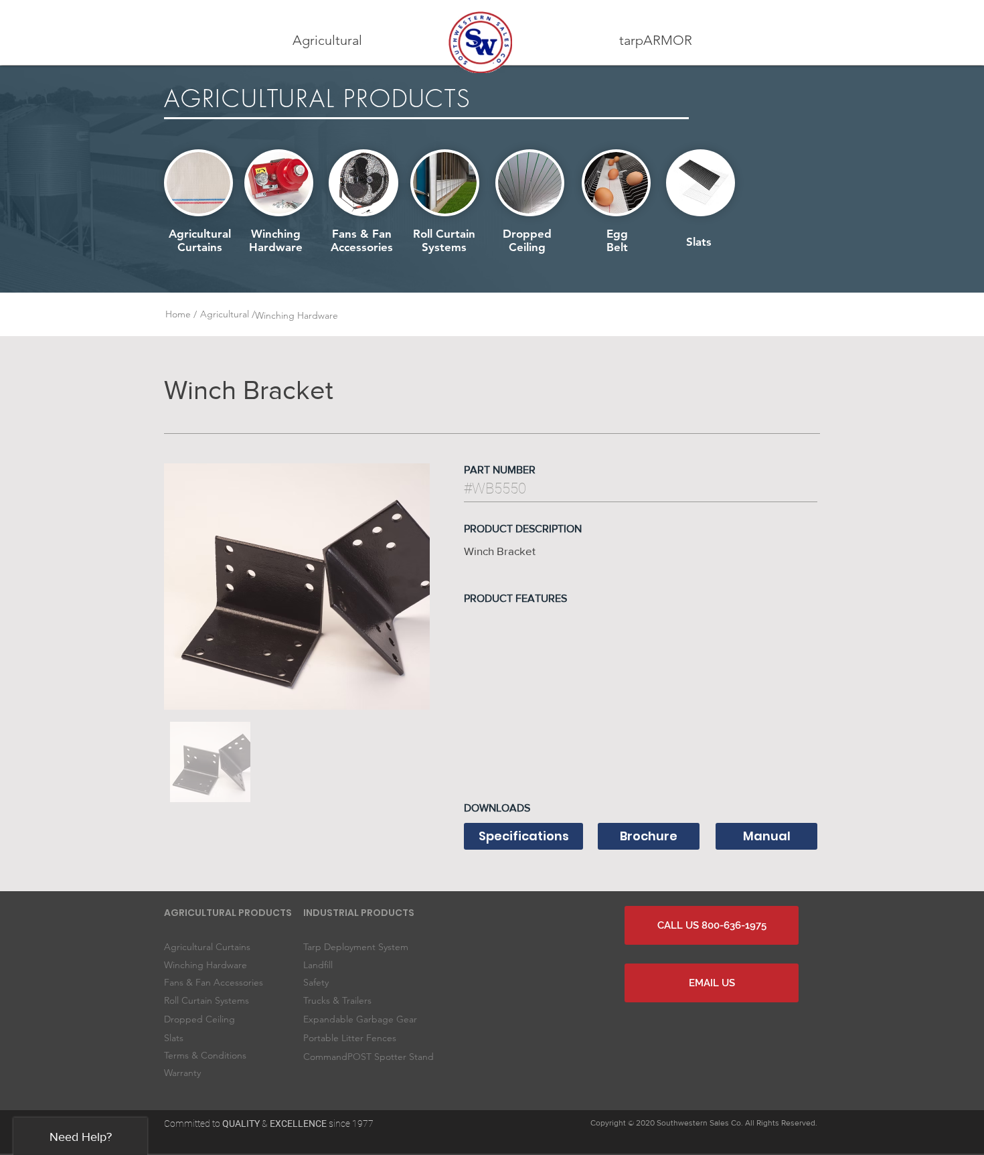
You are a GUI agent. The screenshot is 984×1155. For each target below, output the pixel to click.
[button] (327, 40)
